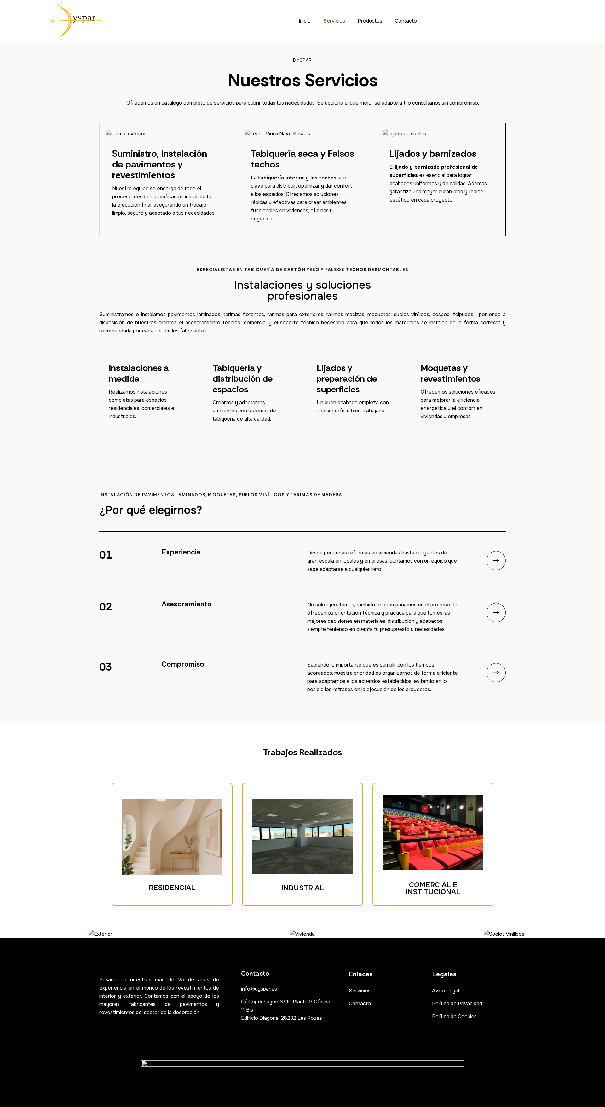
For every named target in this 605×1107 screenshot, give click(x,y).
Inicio (305, 21)
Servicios (334, 21)
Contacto (406, 21)
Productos (370, 21)
